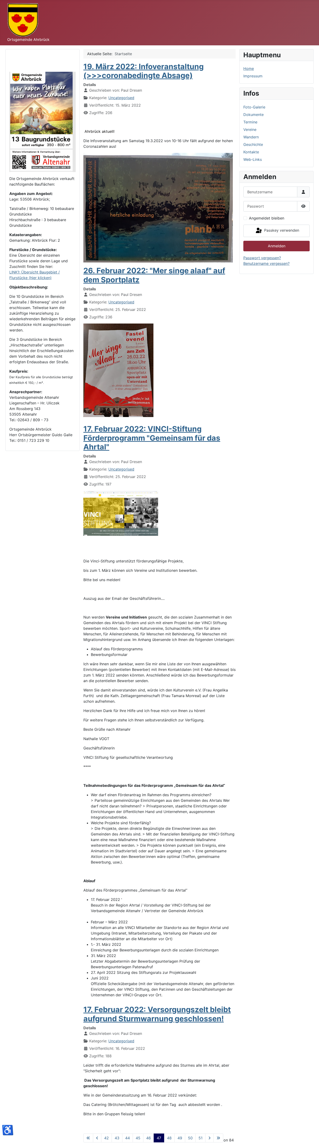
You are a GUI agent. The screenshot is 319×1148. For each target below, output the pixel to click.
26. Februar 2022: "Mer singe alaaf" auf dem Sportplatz (154, 275)
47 (159, 1138)
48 (169, 1138)
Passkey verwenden (281, 230)
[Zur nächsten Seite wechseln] (209, 1138)
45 (138, 1138)
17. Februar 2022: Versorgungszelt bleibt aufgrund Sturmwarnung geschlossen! (157, 1014)
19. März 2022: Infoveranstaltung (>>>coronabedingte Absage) (143, 71)
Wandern (251, 137)
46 (148, 1138)
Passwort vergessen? (262, 258)
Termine (250, 122)
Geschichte (253, 144)
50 (190, 1138)
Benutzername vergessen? (266, 263)
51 (200, 1138)
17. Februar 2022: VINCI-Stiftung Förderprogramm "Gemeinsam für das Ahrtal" (151, 437)
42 (106, 1138)
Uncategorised (121, 97)
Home (248, 68)
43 (117, 1138)
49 (179, 1138)
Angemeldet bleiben (266, 218)
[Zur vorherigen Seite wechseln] (97, 1138)
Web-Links (252, 159)
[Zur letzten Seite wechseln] (218, 1138)
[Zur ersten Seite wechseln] (88, 1138)
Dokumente (253, 114)
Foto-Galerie (254, 107)
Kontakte (251, 152)
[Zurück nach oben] (310, 1139)
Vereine (249, 129)
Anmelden (276, 246)
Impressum (252, 76)
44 (127, 1138)
